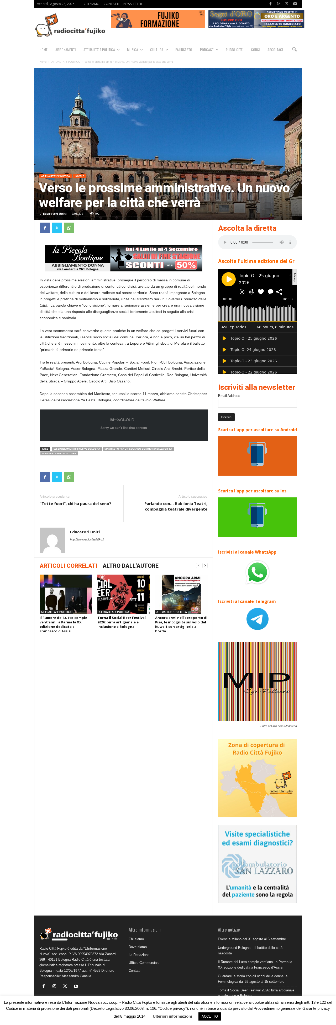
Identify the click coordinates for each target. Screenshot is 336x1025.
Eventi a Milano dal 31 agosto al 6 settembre (252, 939)
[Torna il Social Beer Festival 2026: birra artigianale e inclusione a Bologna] (123, 594)
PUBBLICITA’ (234, 49)
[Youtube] (295, 4)
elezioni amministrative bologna (77, 448)
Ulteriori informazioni (172, 1016)
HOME (43, 49)
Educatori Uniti (55, 213)
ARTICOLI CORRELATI (68, 566)
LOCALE (79, 176)
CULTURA (156, 49)
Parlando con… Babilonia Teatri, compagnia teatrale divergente (175, 506)
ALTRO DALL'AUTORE (131, 566)
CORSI (255, 49)
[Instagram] (279, 4)
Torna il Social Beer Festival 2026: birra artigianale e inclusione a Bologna (121, 622)
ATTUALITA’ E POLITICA (99, 49)
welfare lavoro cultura (59, 453)
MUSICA (132, 49)
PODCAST (207, 49)
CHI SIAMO (91, 4)
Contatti (134, 971)
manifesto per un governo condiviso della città (138, 448)
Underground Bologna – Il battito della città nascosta (250, 950)
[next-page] (205, 565)
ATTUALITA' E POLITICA (65, 62)
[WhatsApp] (69, 228)
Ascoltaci (275, 49)
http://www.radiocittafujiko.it (87, 539)
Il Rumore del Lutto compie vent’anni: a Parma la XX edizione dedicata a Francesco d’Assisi (63, 624)
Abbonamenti (65, 49)
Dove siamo (138, 947)
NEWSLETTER (132, 4)
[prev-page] (198, 565)
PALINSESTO (183, 49)
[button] (294, 49)
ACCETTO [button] (210, 1016)
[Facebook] (270, 4)
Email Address (229, 396)
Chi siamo (136, 939)
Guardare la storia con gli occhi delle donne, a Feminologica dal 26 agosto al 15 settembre (252, 979)
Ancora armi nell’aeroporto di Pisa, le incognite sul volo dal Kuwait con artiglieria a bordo (181, 624)
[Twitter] (287, 4)
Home (42, 62)
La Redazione (139, 955)
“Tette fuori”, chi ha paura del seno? (75, 503)
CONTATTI (111, 4)
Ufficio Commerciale (144, 963)
